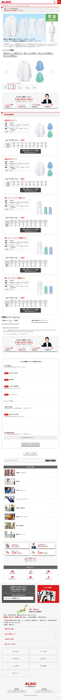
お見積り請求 (15, 658)
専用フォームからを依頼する (17, 552)
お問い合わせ (15, 651)
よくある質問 (15, 665)
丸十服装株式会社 (4, 5)
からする (22, 105)
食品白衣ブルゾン (7, 53)
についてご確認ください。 (18, 434)
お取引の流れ (43, 658)
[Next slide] (53, 72)
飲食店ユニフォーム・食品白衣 (10, 321)
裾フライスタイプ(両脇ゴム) (10, 55)
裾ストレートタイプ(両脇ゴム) (45, 53)
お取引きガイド (15, 673)
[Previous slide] (7, 72)
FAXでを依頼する (43, 552)
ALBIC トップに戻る (30, 453)
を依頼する (9, 105)
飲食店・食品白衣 (20, 5)
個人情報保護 (43, 665)
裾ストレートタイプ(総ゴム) (30, 53)
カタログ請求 (43, 651)
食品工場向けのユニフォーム (39, 320)
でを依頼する (36, 105)
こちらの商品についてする (43, 545)
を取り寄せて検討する (16, 545)
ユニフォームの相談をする (12, 598)
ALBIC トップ (12, 5)
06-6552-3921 (25, 99)
